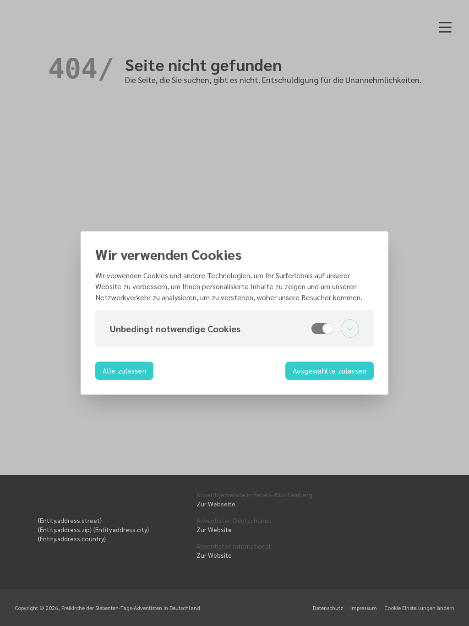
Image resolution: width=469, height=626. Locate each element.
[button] (234, 328)
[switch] (322, 328)
